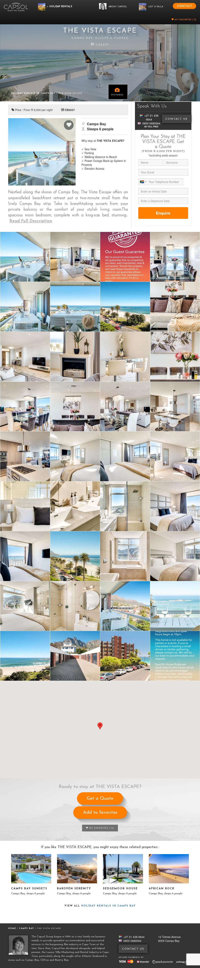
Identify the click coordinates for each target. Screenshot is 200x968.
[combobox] (142, 182)
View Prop (31, 868)
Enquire (163, 213)
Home (12, 928)
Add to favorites (100, 812)
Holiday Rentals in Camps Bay (33, 93)
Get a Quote (100, 798)
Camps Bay (27, 928)
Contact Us (176, 119)
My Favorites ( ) (185, 20)
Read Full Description (30, 221)
